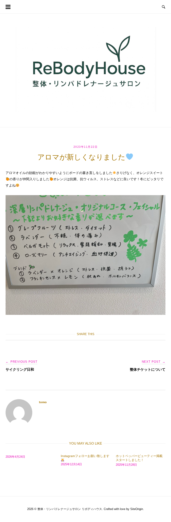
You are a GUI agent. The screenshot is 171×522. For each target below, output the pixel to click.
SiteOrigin (136, 509)
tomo (43, 402)
